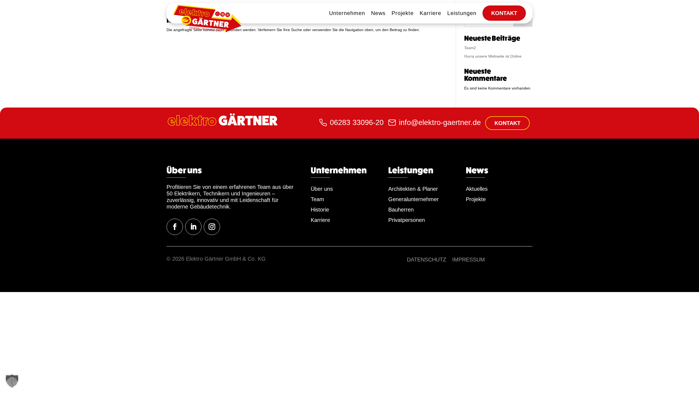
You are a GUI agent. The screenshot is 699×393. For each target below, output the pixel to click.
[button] (12, 381)
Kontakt (507, 123)
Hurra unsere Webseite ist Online (493, 56)
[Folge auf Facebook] (175, 227)
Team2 (470, 48)
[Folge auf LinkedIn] (193, 227)
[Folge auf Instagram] (212, 227)
